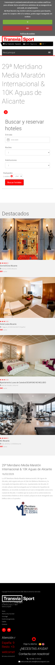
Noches (8, 147)
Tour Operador (9, 44)
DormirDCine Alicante (8, 266)
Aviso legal (5, 616)
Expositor (18, 44)
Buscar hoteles (14, 182)
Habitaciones (11, 160)
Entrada (8, 134)
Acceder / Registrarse (31, 44)
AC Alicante (4, 441)
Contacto (4, 624)
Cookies (4, 621)
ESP (43, 44)
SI (27, 22)
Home (3, 611)
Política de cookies (27, 33)
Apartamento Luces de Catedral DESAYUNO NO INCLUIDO (23, 383)
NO (27, 28)
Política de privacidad (8, 614)
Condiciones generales (8, 619)
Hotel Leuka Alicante (8, 324)
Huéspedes (8, 173)
